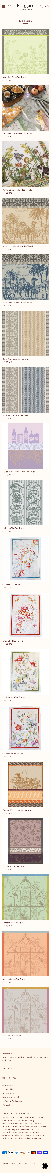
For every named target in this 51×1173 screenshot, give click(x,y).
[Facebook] (3, 1078)
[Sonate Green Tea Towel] (25, 897)
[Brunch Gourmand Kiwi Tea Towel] (25, 108)
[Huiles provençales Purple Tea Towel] (25, 446)
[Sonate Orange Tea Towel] (25, 953)
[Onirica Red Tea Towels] (25, 728)
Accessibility (8, 1093)
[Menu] (4, 6)
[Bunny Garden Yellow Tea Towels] (25, 164)
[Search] (9, 6)
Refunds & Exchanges (12, 1101)
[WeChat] (14, 1078)
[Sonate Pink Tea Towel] (25, 1010)
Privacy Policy (8, 1105)
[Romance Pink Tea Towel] (25, 841)
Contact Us (7, 1089)
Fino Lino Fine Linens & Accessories (22, 1163)
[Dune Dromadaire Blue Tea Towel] (25, 277)
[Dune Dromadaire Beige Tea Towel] (25, 221)
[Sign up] (47, 1068)
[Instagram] (9, 1078)
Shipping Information (11, 1097)
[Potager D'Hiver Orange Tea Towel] (25, 784)
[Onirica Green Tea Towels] (25, 672)
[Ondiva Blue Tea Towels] (25, 559)
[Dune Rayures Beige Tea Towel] (25, 333)
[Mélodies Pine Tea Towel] (25, 502)
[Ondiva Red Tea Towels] (25, 615)
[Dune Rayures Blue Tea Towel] (25, 390)
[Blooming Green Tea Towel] (25, 51)
